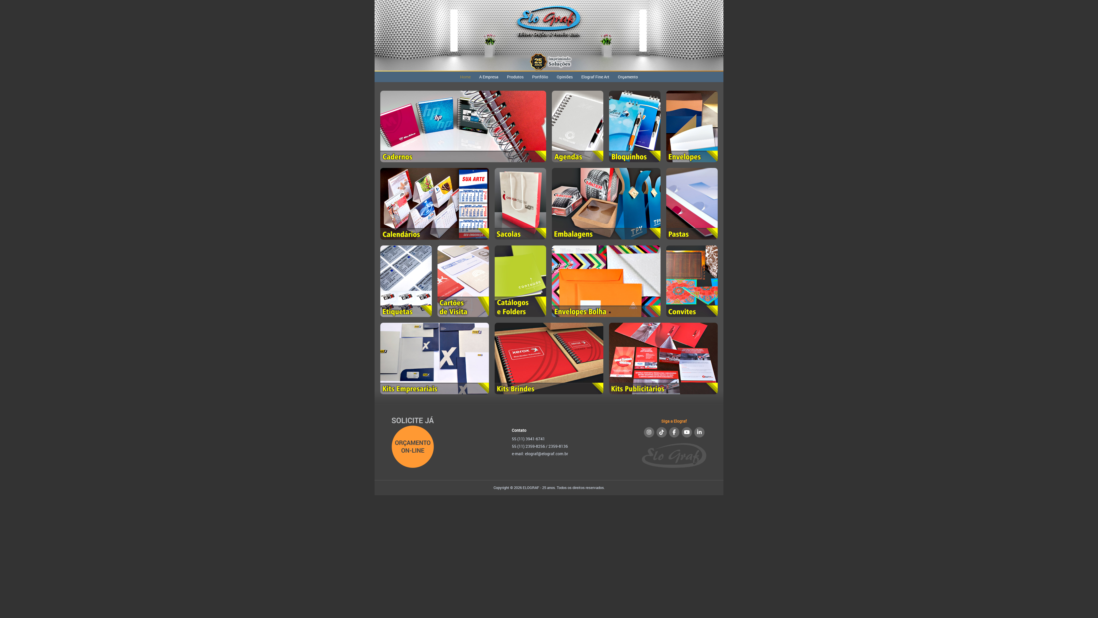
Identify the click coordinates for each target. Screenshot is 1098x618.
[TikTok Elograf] (662, 432)
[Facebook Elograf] (674, 432)
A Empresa (488, 77)
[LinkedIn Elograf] (699, 432)
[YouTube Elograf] (687, 432)
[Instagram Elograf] (649, 432)
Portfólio (540, 77)
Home (465, 77)
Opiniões (565, 77)
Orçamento (628, 77)
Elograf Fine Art (595, 77)
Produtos (515, 77)
